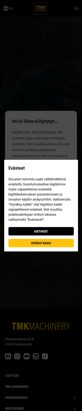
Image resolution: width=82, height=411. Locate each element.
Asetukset (41, 231)
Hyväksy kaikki (41, 243)
